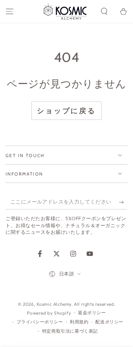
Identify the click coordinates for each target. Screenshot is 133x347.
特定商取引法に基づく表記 (70, 331)
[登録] (123, 202)
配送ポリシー (109, 322)
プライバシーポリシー (40, 322)
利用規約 (79, 322)
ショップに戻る (66, 110)
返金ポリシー (92, 312)
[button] (104, 11)
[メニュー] (9, 11)
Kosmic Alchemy (54, 304)
